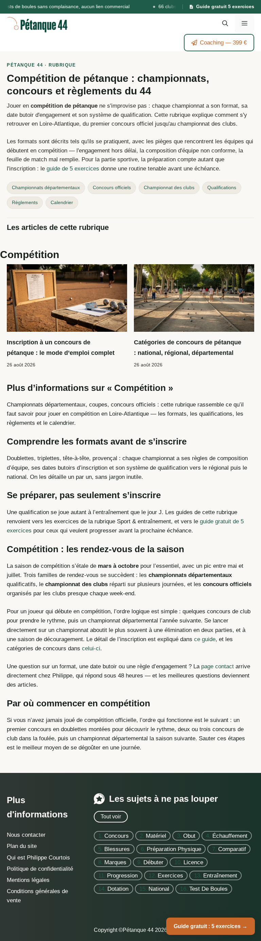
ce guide (204, 639)
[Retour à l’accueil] (37, 23)
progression (122, 875)
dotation (117, 889)
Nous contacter (26, 835)
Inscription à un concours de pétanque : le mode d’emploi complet (61, 347)
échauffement (229, 835)
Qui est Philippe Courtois (38, 857)
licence (193, 862)
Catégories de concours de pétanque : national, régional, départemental (187, 347)
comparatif (232, 849)
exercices (170, 875)
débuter (153, 862)
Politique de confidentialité (40, 868)
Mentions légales (28, 880)
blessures (117, 849)
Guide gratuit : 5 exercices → (210, 926)
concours (116, 835)
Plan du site (22, 846)
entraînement (220, 875)
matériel (156, 835)
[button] (225, 24)
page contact (217, 666)
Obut (189, 835)
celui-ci (91, 648)
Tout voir (111, 816)
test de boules (208, 889)
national (159, 889)
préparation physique (174, 849)
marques (115, 862)
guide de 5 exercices (73, 168)
